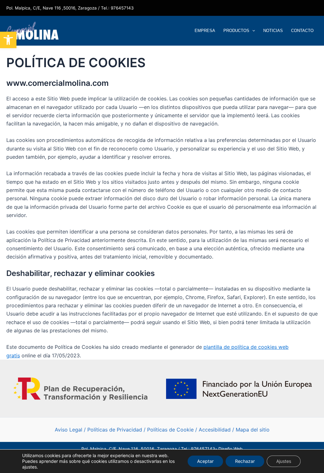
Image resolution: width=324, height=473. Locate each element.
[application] (252, 31)
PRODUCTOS (236, 30)
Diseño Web (230, 448)
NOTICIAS (273, 30)
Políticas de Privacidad (114, 429)
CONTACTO (302, 30)
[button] (8, 40)
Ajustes (283, 461)
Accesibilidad (215, 429)
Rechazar (245, 461)
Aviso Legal (68, 429)
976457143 (122, 7)
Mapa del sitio (253, 429)
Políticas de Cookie (170, 429)
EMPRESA (205, 30)
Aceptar (205, 461)
